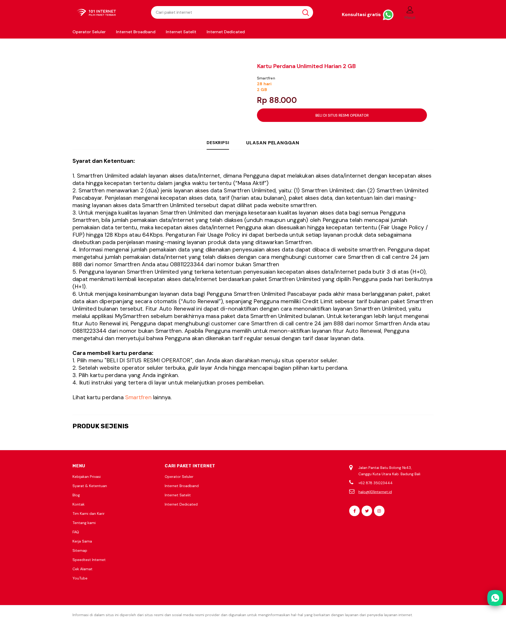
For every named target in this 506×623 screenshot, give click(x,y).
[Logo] (107, 12)
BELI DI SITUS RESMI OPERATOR (342, 115)
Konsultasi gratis (362, 14)
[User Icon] (410, 9)
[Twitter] (367, 511)
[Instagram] (379, 511)
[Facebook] (354, 511)
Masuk (410, 17)
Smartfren (266, 78)
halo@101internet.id (375, 491)
